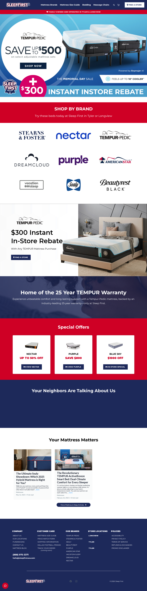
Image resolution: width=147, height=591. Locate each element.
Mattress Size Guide (70, 5)
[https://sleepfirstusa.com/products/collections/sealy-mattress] (73, 185)
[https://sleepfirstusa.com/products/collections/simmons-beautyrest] (115, 185)
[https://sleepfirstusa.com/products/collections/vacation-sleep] (31, 185)
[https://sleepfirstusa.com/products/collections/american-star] (115, 160)
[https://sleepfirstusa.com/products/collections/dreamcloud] (31, 160)
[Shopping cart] (118, 5)
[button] (32, 474)
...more (37, 490)
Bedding (86, 5)
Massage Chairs (101, 5)
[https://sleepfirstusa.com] (18, 5)
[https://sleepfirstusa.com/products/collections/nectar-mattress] (73, 135)
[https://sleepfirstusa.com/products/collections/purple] (73, 160)
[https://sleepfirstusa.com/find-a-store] (115, 345)
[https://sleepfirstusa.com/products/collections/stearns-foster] (31, 135)
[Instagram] (76, 581)
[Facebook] (71, 581)
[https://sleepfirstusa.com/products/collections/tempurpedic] (115, 135)
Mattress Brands (49, 5)
